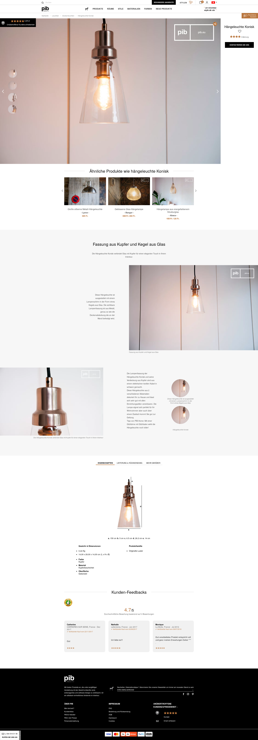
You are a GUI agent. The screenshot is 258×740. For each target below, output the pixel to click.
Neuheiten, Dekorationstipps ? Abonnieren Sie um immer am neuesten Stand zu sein (155, 687)
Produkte (98, 8)
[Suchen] (43, 3)
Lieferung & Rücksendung (129, 463)
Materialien (133, 8)
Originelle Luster (136, 550)
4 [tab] (12, 109)
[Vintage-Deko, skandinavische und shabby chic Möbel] (47, 9)
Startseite (45, 16)
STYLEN (183, 2)
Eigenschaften (105, 463)
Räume (110, 8)
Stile (120, 8)
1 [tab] (12, 73)
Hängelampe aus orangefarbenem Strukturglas (173, 212)
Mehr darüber (153, 463)
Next (218, 91)
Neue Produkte (164, 8)
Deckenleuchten (68, 16)
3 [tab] (12, 97)
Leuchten (55, 16)
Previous (3, 91)
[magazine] (87, 9)
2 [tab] (12, 85)
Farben (148, 8)
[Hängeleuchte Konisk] (180, 415)
